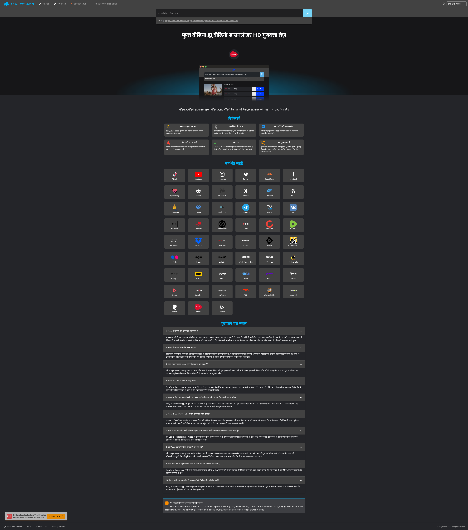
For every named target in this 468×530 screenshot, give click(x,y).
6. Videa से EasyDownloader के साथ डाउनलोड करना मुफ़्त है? (188, 414)
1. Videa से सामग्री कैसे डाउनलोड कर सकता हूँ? (182, 331)
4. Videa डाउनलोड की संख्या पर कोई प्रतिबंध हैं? (182, 381)
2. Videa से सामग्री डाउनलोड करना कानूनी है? (181, 347)
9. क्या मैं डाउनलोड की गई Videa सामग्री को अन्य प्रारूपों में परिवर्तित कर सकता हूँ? (193, 464)
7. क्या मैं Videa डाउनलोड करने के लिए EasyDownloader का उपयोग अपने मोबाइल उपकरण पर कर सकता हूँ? (202, 430)
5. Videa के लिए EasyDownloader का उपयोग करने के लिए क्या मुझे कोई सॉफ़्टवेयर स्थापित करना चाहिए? (201, 397)
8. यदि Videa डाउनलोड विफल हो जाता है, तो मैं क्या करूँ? (184, 447)
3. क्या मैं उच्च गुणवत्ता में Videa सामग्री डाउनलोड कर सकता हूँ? (187, 364)
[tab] (19, 4)
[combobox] (457, 3)
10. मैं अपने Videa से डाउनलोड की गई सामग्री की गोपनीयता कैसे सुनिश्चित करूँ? (192, 480)
